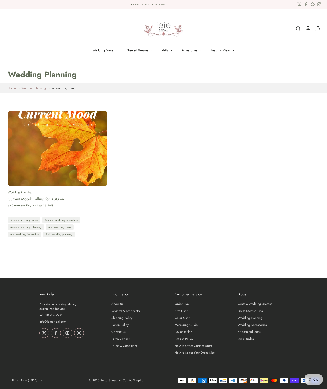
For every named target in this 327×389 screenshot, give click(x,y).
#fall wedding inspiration (24, 234)
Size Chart (181, 311)
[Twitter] (299, 4)
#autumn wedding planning (25, 227)
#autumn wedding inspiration (61, 220)
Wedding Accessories (252, 325)
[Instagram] (319, 4)
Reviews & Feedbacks (125, 311)
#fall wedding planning (59, 234)
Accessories (189, 50)
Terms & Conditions (124, 346)
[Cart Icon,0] (318, 29)
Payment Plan (183, 332)
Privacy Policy (120, 339)
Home (12, 88)
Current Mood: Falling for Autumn (36, 199)
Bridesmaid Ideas (249, 332)
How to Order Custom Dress (193, 346)
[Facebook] (306, 4)
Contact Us (118, 332)
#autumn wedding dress (24, 220)
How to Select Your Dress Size (195, 353)
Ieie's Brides (246, 339)
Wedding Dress (103, 50)
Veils (165, 50)
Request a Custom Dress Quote (148, 4)
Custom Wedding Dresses (255, 304)
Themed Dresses (137, 50)
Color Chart (182, 318)
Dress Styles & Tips (250, 311)
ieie (103, 380)
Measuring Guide (186, 325)
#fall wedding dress (59, 227)
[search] (298, 28)
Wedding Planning (33, 88)
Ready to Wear (220, 50)
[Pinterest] (312, 4)
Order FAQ (182, 304)
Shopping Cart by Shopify (126, 380)
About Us (117, 304)
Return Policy (120, 325)
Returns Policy (184, 339)
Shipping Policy (121, 318)
